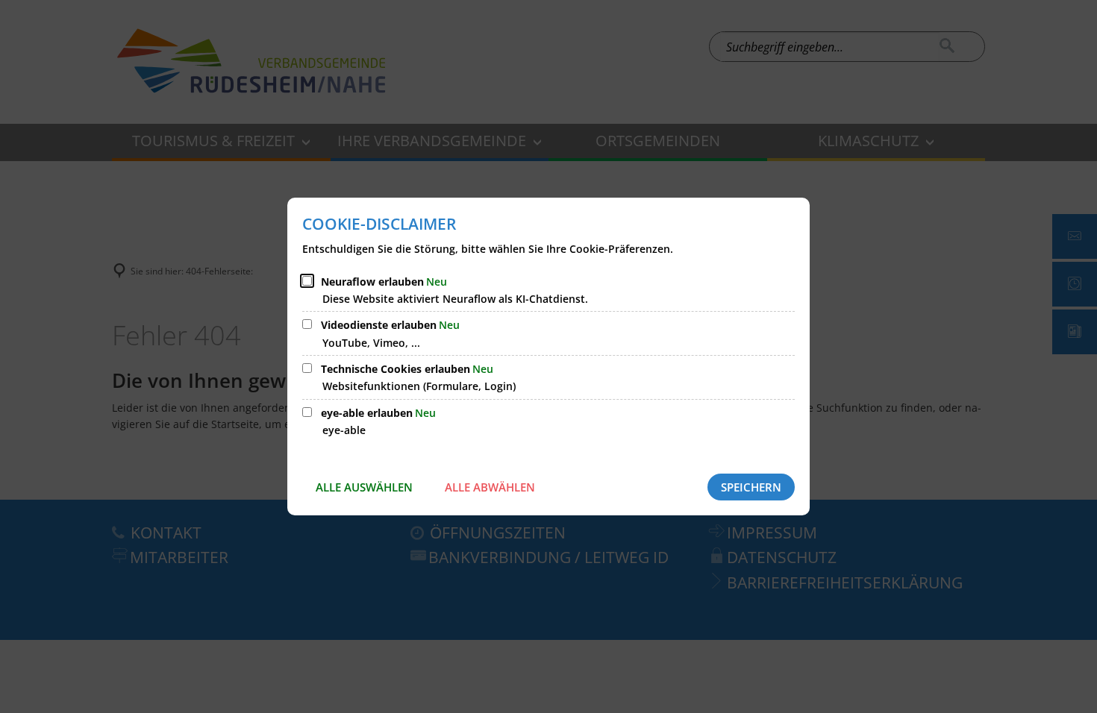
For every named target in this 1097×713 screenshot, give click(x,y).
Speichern (751, 487)
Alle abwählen (490, 487)
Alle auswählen (364, 487)
